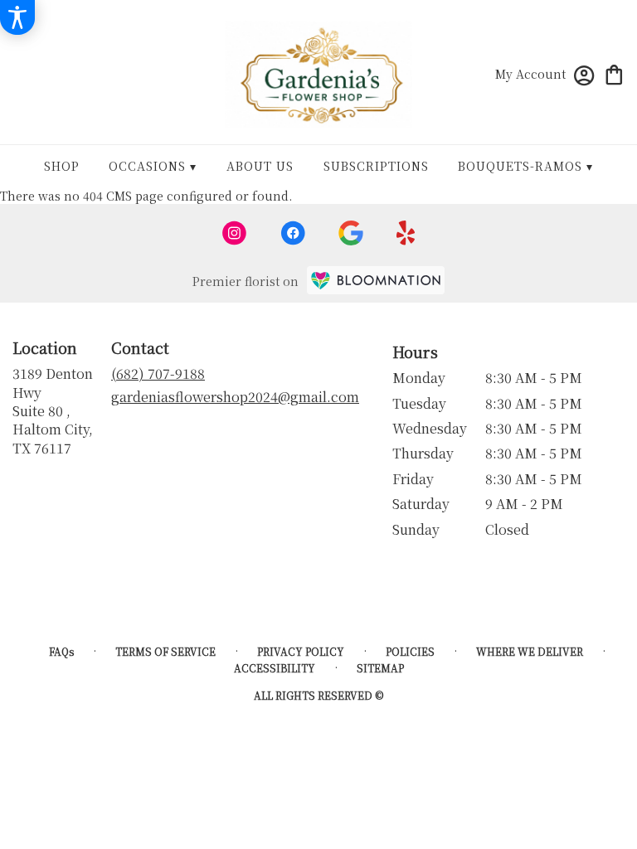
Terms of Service (165, 651)
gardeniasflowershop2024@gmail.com (235, 396)
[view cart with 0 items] (614, 73)
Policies (410, 651)
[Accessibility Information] (17, 17)
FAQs (61, 651)
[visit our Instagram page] (235, 233)
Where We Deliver (529, 651)
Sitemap (380, 668)
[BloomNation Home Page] (376, 280)
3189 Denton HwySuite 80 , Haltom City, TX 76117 (52, 411)
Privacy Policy (300, 651)
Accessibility (274, 668)
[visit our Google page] (351, 233)
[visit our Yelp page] (406, 233)
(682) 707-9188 (158, 373)
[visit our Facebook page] (293, 233)
